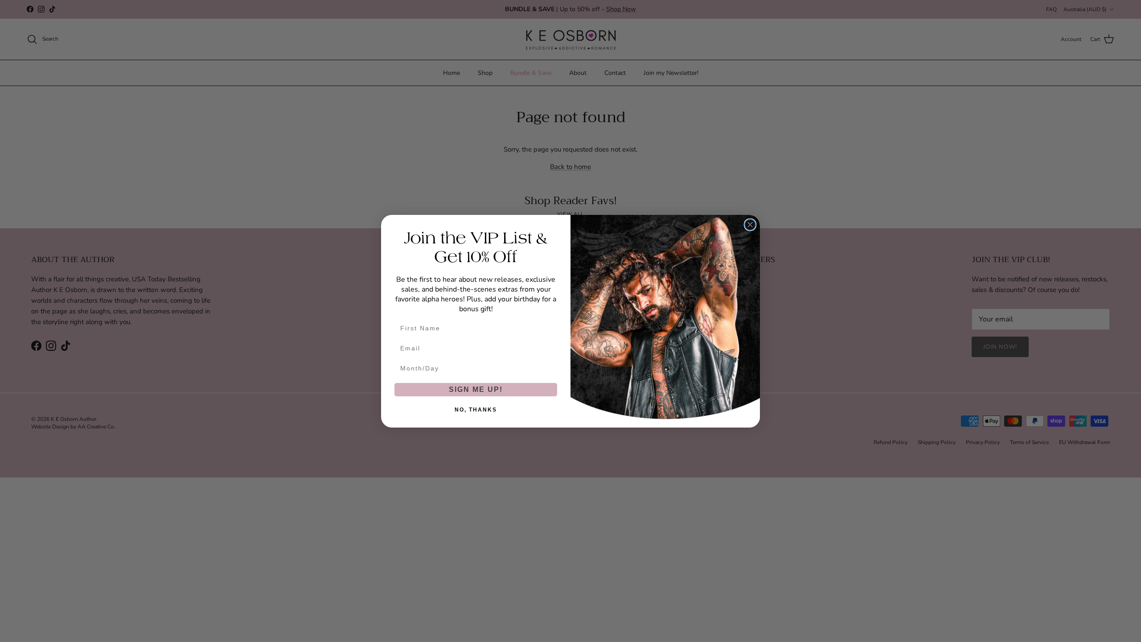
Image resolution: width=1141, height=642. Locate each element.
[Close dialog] (750, 224)
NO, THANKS (476, 410)
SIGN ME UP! (476, 389)
